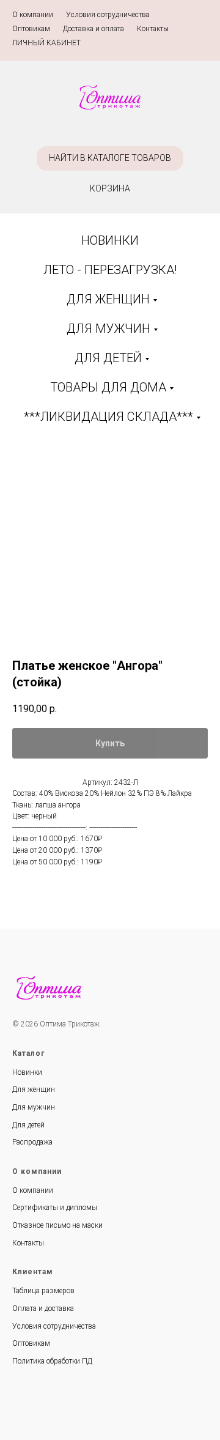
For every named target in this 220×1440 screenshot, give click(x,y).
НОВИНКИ (110, 240)
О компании (32, 14)
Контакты (153, 28)
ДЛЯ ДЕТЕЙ (108, 358)
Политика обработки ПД (52, 1361)
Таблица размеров (43, 1290)
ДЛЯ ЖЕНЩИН (108, 299)
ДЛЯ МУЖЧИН (108, 328)
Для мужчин (33, 1107)
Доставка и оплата (93, 28)
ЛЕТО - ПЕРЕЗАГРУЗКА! (110, 269)
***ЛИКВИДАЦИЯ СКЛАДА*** (108, 416)
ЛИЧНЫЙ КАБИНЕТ (46, 43)
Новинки (27, 1072)
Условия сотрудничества (108, 14)
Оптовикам (31, 28)
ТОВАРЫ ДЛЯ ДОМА (108, 387)
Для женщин (33, 1089)
